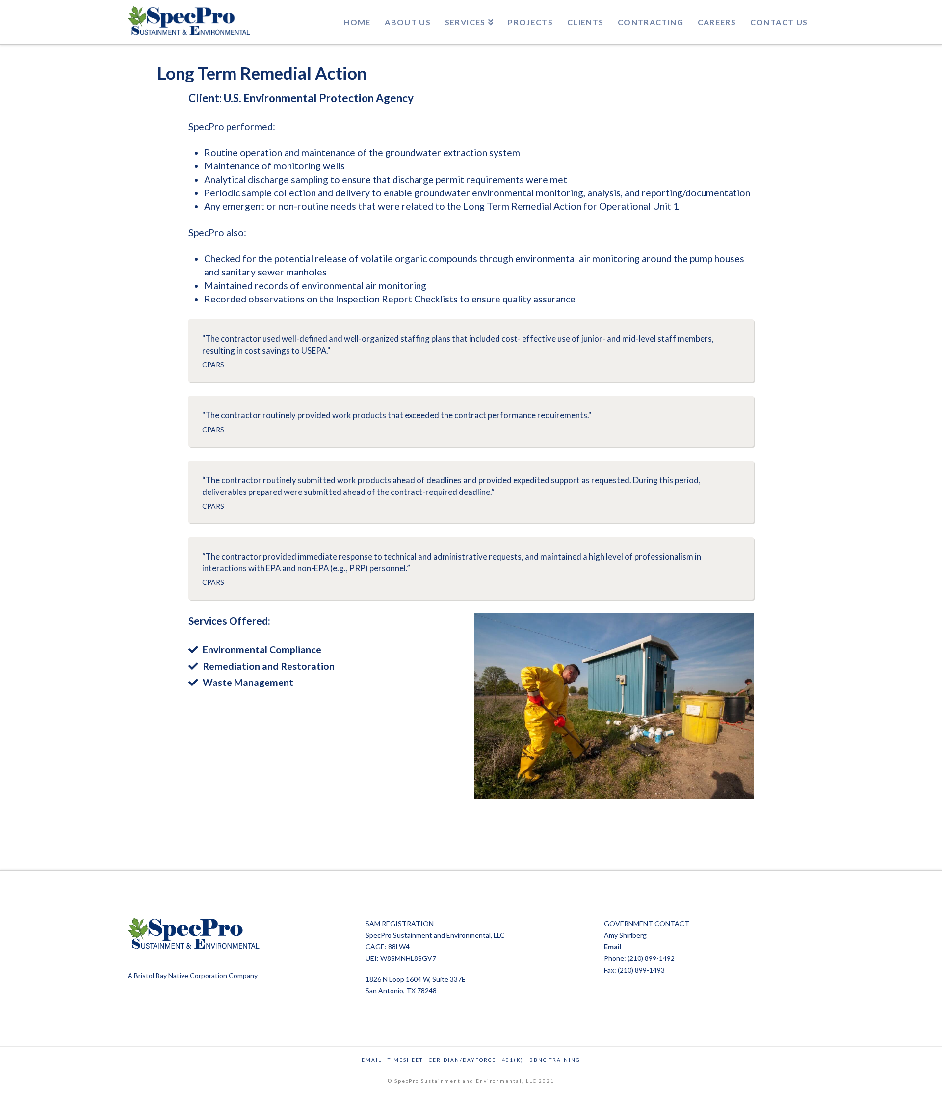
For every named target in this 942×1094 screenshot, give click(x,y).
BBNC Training (554, 1060)
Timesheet (405, 1060)
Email (613, 946)
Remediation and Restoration (269, 666)
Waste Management (248, 682)
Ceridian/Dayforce (462, 1060)
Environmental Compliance (262, 649)
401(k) (512, 1060)
